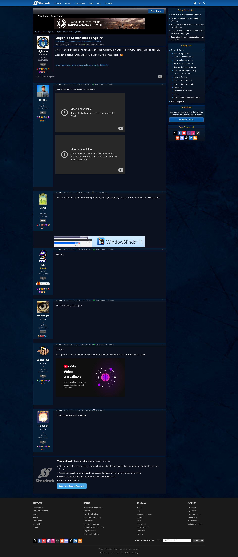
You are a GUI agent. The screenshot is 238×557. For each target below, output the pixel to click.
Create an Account (194, 514)
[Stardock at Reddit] (177, 137)
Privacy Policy (104, 553)
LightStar (43, 51)
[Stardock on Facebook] (180, 133)
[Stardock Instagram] (193, 133)
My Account (192, 511)
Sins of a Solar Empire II (92, 517)
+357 (43, 220)
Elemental (87, 511)
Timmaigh (43, 425)
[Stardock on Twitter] (175, 133)
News (91, 3)
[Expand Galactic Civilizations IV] (172, 63)
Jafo (43, 264)
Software (57, 3)
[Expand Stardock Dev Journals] (172, 91)
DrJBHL (43, 99)
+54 (43, 332)
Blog (99, 3)
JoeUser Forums (101, 192)
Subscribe (198, 540)
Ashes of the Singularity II (93, 507)
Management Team (144, 514)
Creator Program (143, 527)
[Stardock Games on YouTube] (184, 133)
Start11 (35, 514)
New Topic (156, 11)
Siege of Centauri (90, 531)
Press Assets (141, 524)
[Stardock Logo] (41, 3)
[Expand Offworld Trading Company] (172, 70)
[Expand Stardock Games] (169, 50)
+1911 (43, 278)
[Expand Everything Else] (169, 101)
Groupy (36, 527)
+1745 (43, 64)
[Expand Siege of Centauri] (172, 77)
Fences (35, 517)
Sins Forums (100, 410)
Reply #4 (58, 300)
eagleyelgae (43, 315)
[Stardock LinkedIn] (191, 137)
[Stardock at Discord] (182, 137)
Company (141, 503)
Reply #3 (58, 249)
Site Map (135, 553)
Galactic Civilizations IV (92, 514)
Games (68, 3)
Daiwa (43, 207)
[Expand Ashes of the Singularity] (172, 56)
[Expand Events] (172, 94)
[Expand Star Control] (172, 87)
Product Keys (192, 517)
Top (162, 84)
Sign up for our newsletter (148, 540)
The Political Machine (91, 524)
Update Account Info (195, 524)
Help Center (192, 507)
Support (108, 3)
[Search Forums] (204, 3)
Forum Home (43, 16)
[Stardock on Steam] (197, 133)
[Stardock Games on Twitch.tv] (188, 133)
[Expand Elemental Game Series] (172, 60)
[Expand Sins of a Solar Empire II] (172, 84)
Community (80, 3)
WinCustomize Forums (95, 44)
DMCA (127, 553)
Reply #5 (58, 344)
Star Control (88, 521)
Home (37, 32)
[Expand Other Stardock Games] (172, 73)
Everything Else (47, 32)
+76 (43, 442)
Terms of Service (117, 553)
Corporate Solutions (40, 511)
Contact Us (141, 531)
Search (53, 16)
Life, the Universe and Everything (68, 32)
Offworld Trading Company (94, 527)
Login (61, 16)
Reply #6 (58, 410)
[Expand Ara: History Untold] (172, 53)
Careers (140, 517)
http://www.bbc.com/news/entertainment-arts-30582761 (78, 41)
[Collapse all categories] (202, 49)
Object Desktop (38, 507)
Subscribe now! (186, 119)
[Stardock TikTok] (186, 137)
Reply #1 (58, 84)
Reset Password (193, 521)
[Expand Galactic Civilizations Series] (172, 67)
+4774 (43, 112)
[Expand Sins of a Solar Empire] (172, 80)
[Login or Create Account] (195, 3)
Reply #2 (58, 192)
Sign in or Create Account (71, 486)
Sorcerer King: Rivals (91, 534)
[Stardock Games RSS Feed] (195, 137)
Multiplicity (37, 524)
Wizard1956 (43, 359)
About (139, 507)
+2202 (43, 376)
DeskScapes (37, 521)
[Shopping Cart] (199, 3)
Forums (140, 534)
